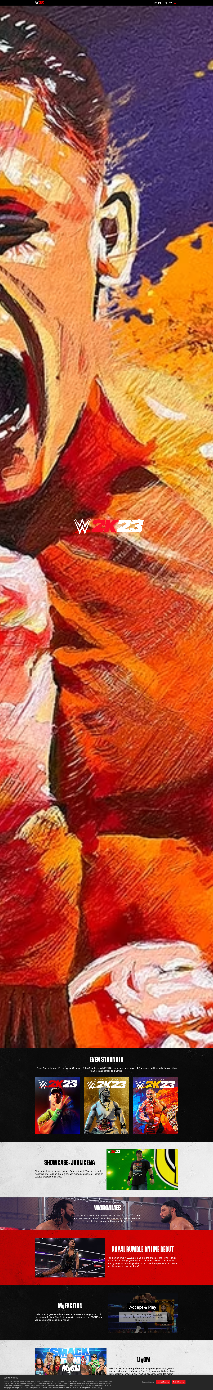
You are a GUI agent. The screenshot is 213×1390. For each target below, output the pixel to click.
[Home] (39, 2)
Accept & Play (142, 1307)
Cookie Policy (97, 1388)
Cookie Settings (148, 1382)
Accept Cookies (163, 1382)
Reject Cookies (178, 1382)
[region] (106, 1382)
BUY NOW (158, 2)
